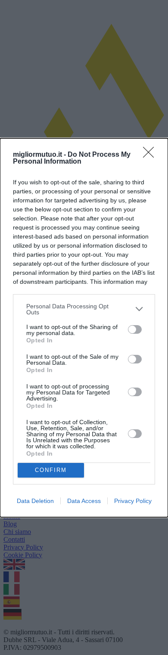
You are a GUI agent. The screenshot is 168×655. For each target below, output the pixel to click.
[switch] (135, 329)
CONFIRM (51, 470)
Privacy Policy (133, 500)
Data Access (84, 500)
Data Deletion (35, 500)
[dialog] (84, 327)
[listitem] (84, 309)
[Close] (151, 155)
